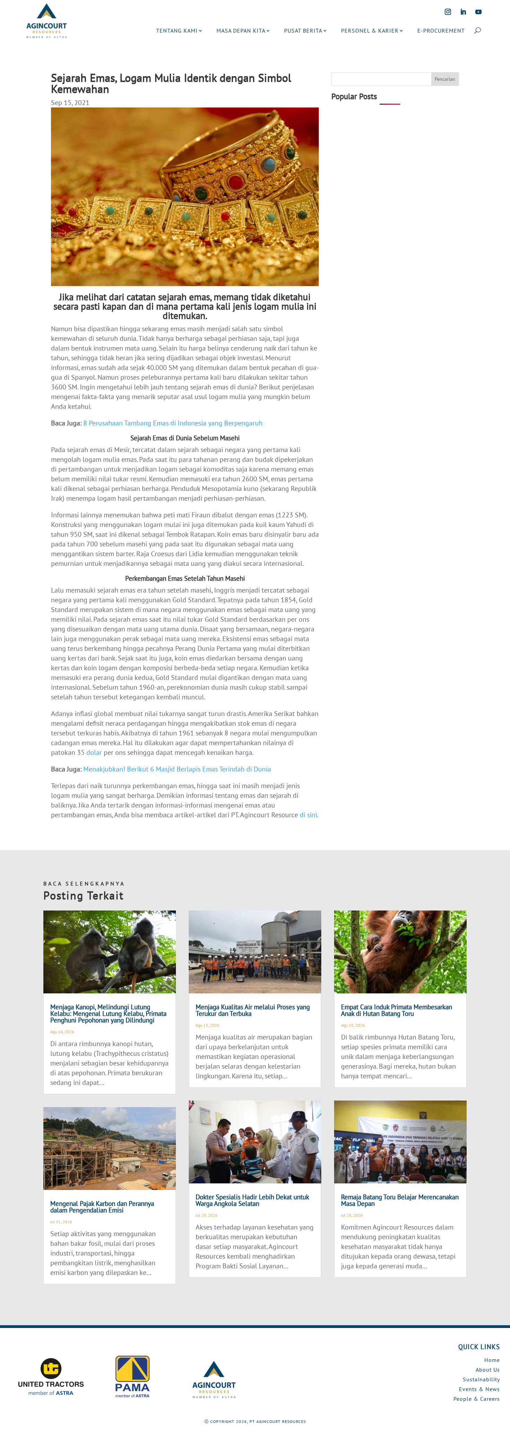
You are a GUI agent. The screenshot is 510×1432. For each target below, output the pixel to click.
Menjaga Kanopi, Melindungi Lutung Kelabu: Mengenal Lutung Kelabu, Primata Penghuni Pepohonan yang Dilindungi (108, 1013)
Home (492, 1359)
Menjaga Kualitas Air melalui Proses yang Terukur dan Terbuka (253, 1010)
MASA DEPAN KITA (240, 30)
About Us (488, 1369)
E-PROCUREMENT (441, 30)
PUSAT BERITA (303, 30)
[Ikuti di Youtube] (478, 12)
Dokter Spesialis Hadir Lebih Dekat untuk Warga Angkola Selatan (252, 1200)
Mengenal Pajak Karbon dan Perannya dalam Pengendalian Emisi (102, 1206)
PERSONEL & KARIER (370, 30)
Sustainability (481, 1379)
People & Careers (476, 1398)
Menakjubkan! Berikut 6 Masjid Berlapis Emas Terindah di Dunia (177, 769)
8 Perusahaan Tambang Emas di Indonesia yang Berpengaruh (173, 423)
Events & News (479, 1389)
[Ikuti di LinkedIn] (463, 12)
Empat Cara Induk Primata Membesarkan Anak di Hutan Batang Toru (396, 1010)
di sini (308, 814)
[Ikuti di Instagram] (448, 12)
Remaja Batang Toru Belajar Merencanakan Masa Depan (400, 1200)
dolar (94, 752)
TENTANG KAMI (177, 30)
